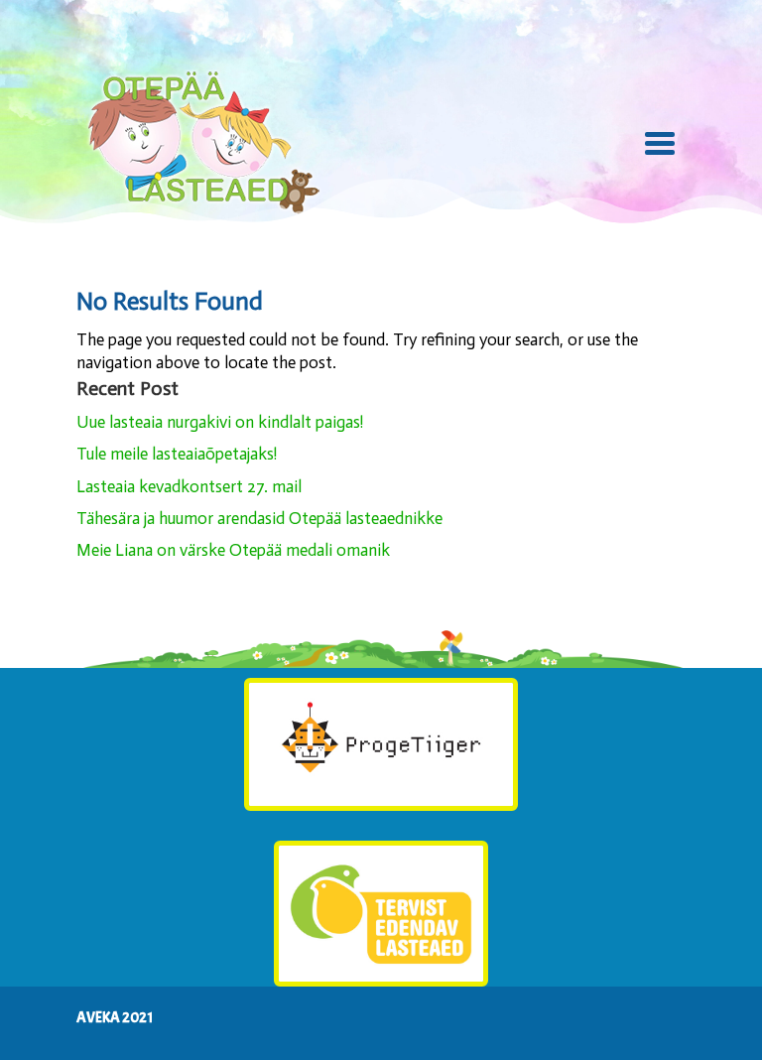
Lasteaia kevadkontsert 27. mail (189, 486)
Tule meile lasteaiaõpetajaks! (176, 454)
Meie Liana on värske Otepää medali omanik (233, 550)
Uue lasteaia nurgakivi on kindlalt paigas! (219, 422)
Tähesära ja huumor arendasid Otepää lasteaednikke (259, 518)
